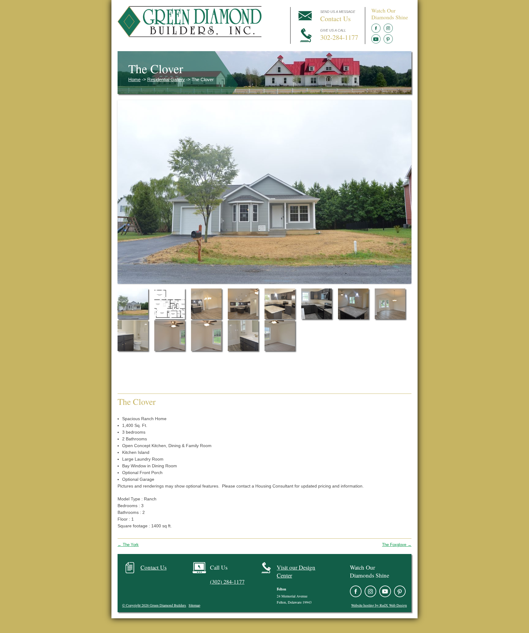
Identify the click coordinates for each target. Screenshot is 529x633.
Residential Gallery (166, 79)
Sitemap (194, 605)
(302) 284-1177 (227, 581)
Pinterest (388, 38)
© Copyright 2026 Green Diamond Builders (154, 605)
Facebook (376, 28)
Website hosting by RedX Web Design (379, 605)
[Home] (189, 35)
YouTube (376, 38)
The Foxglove (396, 544)
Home (134, 79)
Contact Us (154, 567)
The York (128, 544)
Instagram (388, 28)
